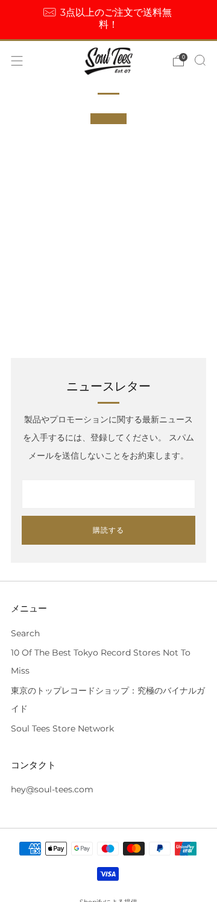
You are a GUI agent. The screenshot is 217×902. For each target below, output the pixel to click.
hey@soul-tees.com (52, 789)
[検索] (200, 60)
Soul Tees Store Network (62, 728)
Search (25, 633)
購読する (108, 529)
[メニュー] (17, 61)
